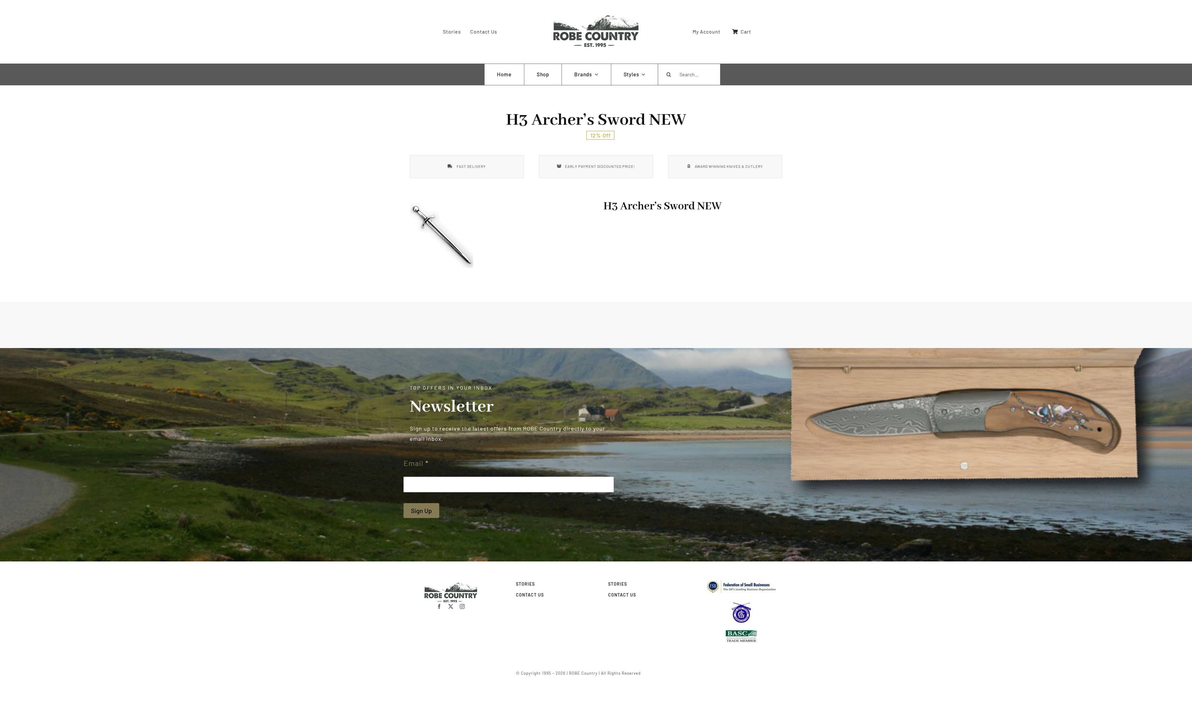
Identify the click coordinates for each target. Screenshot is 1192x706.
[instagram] (462, 606)
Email (416, 462)
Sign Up (421, 510)
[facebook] (439, 606)
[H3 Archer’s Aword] (441, 235)
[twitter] (451, 606)
